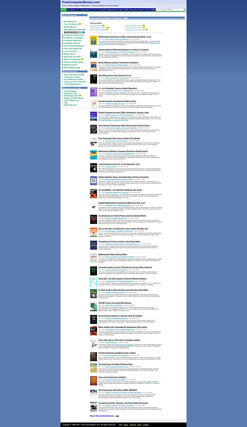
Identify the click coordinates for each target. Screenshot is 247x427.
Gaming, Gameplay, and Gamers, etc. (117, 366)
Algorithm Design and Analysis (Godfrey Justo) (117, 101)
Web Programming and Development (116, 355)
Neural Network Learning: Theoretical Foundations (118, 62)
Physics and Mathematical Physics (116, 218)
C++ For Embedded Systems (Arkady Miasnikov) (117, 88)
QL (128, 197)
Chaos (141, 382)
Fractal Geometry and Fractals (115, 379)
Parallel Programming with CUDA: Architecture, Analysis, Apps (123, 112)
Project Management (72, 84)
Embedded (112, 9)
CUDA (123, 117)
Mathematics (69, 54)
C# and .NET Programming (113, 305)
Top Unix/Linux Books (98, 30)
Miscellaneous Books (73, 30)
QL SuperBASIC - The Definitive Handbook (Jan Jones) (120, 190)
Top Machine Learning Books (135, 30)
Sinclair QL (114, 194)
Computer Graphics (111, 405)
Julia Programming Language (124, 344)
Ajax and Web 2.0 (110, 231)
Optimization (109, 205)
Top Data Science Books (134, 28)
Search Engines (70, 91)
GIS (106, 140)
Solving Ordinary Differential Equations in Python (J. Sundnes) (123, 50)
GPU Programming (127, 115)
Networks (133, 9)
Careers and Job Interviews (75, 82)
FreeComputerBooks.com (81, 2)
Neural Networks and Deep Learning (116, 65)
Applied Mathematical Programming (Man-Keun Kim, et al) (121, 203)
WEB (153, 9)
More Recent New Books (102, 416)
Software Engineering (73, 62)
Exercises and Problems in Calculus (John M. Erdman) (120, 316)
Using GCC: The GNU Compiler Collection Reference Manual (122, 279)
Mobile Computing (72, 59)
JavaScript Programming (124, 231)
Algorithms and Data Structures (115, 103)
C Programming (110, 281)
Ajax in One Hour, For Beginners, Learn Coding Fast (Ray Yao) (123, 229)
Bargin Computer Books (73, 98)
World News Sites (71, 96)
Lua (99, 170)
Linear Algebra (109, 329)
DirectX (103, 410)
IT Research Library (72, 77)
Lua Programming (110, 166)
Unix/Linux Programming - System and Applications (121, 128)
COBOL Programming (112, 392)
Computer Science (72, 43)
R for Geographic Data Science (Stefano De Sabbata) (119, 138)
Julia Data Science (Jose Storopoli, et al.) (114, 75)
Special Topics (70, 65)
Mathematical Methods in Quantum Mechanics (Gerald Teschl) (123, 151)
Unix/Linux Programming (125, 281)
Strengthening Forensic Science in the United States (119, 241)
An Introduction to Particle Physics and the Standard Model (122, 216)
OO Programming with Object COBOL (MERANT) (117, 390)
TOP (148, 9)
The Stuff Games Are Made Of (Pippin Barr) (115, 364)
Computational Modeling (123, 205)
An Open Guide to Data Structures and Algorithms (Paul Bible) (123, 290)
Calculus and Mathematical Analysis (116, 318)
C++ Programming (126, 90)
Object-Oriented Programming (131, 392)
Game (120, 9)
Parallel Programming (111, 115)
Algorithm (85, 9)
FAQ (66, 103)
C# (99, 9)
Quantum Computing (111, 153)
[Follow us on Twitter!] (74, 33)
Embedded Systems (111, 90)
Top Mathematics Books (99, 28)
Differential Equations (111, 52)
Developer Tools (70, 93)
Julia (131, 80)
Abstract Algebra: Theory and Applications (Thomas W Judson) (123, 177)
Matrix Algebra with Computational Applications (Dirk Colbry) (122, 327)
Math (73, 9)
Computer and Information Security (116, 269)
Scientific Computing (127, 257)
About (126, 425)
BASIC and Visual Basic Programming (117, 192)
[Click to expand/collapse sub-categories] (62, 35)
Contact (146, 425)
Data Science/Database (74, 46)
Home (63, 9)
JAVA (126, 9)
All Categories (70, 21)
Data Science (124, 78)
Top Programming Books (134, 25)
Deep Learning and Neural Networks (116, 39)
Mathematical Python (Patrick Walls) (112, 254)
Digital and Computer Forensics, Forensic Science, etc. (122, 244)
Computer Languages (73, 38)
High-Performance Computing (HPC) (112, 120)
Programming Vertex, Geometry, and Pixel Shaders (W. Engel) (123, 403)
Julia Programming (111, 78)
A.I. (78, 9)
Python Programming (128, 52)
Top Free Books (71, 24)
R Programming (122, 140)
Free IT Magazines (71, 100)
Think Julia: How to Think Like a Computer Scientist (119, 340)
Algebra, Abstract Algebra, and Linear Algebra (119, 179)
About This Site (70, 105)
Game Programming (127, 405)
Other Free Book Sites (73, 75)
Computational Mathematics (125, 329)
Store (139, 425)
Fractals (148, 382)
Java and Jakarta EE (73, 48)
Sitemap (133, 425)
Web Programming (72, 67)
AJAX (100, 233)
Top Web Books (96, 25)
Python (142, 9)
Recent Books (70, 27)
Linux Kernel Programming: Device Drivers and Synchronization (124, 125)
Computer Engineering (74, 35)
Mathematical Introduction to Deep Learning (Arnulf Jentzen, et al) (124, 37)
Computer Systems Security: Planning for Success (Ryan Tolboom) (125, 267)
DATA (104, 9)
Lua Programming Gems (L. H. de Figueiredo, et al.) (119, 164)
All (68, 9)
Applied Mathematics (127, 153)
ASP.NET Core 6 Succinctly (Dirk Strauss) (114, 303)
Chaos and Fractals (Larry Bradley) (112, 377)
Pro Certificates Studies (73, 79)
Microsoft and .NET (72, 57)
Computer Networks (72, 40)
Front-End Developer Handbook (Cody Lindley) (117, 353)
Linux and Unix (70, 51)
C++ (95, 9)
